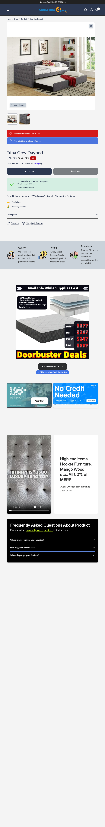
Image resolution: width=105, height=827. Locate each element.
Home (9, 19)
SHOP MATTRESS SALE (52, 366)
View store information (26, 187)
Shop (16, 19)
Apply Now (39, 401)
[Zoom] (91, 26)
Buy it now (75, 171)
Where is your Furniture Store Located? (27, 540)
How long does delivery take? (23, 547)
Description (12, 214)
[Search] (85, 10)
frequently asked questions (39, 530)
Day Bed (24, 19)
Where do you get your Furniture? (24, 555)
